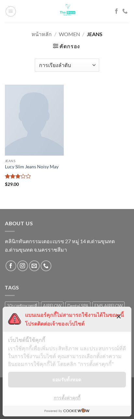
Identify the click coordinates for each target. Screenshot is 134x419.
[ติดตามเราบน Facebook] (116, 11)
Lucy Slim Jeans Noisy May (32, 166)
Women (69, 34)
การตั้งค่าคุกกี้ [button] (67, 397)
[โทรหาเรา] (124, 11)
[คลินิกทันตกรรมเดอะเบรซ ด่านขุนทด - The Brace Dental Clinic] (67, 11)
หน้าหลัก (42, 34)
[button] (11, 11)
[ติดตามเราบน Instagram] (22, 265)
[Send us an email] (34, 265)
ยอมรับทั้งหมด (66, 379)
